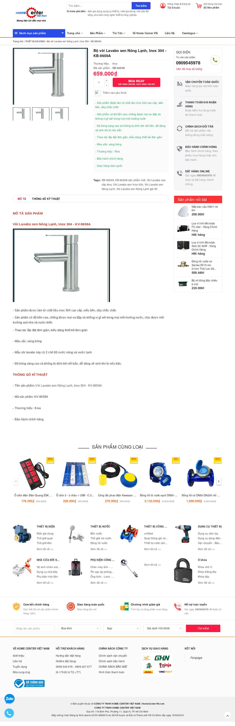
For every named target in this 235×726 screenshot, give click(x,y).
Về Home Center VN (145, 33)
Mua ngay (136, 82)
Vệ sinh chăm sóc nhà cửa (53, 567)
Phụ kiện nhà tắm (47, 576)
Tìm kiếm (141, 6)
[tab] (22, 198)
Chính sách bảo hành (112, 661)
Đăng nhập (173, 3)
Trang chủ (74, 33)
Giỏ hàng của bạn (213, 3)
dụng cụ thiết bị (111, 11)
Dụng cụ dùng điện (209, 538)
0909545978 (188, 62)
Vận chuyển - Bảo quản (212, 543)
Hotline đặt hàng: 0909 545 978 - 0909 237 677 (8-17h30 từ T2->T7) (74, 666)
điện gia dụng (95, 11)
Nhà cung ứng (21, 672)
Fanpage (196, 658)
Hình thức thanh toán (111, 672)
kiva (115, 63)
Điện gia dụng (45, 533)
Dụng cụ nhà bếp (47, 572)
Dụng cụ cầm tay (208, 533)
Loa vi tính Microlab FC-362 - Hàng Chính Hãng (204, 226)
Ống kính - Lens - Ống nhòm (108, 576)
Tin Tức (118, 33)
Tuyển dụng (20, 666)
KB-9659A (108, 180)
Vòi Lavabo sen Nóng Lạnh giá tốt (137, 189)
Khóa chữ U (205, 567)
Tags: (97, 180)
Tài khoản (173, 7)
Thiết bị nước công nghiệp (160, 543)
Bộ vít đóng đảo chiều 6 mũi (205, 282)
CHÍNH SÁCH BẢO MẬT (113, 666)
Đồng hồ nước (99, 543)
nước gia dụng (127, 11)
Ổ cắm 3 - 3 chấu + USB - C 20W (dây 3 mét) (83, 495)
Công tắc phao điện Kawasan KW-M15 (121, 495)
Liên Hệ (170, 33)
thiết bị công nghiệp (126, 14)
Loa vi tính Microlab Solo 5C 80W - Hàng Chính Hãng (204, 246)
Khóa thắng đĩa (207, 572)
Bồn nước (96, 533)
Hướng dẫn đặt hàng (68, 655)
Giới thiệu (18, 655)
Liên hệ (17, 661)
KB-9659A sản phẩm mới (130, 180)
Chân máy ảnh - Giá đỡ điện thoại (111, 567)
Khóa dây (203, 576)
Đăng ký (186, 3)
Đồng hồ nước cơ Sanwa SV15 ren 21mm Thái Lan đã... (204, 264)
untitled (148, 533)
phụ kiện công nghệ (104, 14)
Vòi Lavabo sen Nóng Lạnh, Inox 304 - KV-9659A (68, 385)
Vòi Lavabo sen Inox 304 (128, 184)
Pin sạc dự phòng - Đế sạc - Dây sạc (113, 572)
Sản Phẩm (97, 33)
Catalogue (189, 33)
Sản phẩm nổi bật (192, 199)
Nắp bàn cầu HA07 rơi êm (205, 208)
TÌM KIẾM (203, 628)
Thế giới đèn (44, 543)
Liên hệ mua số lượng (189, 69)
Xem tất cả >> (45, 549)
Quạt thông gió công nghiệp (161, 538)
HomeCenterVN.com (153, 703)
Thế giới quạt (45, 538)
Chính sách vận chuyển (113, 655)
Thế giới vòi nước (101, 538)
